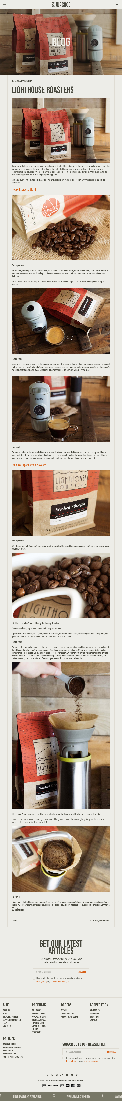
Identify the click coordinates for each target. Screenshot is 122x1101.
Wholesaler (95, 1010)
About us (6, 1010)
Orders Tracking (67, 1013)
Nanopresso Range (39, 1016)
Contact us (7, 1026)
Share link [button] (19, 909)
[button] (117, 4)
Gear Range (36, 1032)
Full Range (36, 1010)
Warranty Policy (9, 1053)
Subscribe (82, 971)
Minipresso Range (39, 1019)
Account (64, 1010)
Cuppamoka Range (39, 1026)
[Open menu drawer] (4, 4)
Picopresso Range (39, 1013)
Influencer (94, 1013)
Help (5, 1023)
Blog (5, 1013)
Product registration (69, 1016)
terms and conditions (61, 981)
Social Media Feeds (10, 1016)
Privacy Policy (41, 981)
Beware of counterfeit (12, 1019)
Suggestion (94, 1016)
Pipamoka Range (38, 1023)
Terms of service (9, 1044)
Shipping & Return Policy (12, 1047)
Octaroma (35, 1029)
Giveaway (93, 1019)
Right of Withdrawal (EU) (13, 1056)
